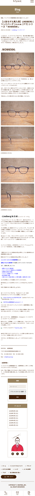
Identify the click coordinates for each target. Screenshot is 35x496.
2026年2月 (12, 425)
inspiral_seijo (18, 328)
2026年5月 (12, 418)
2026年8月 (12, 411)
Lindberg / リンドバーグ (18, 30)
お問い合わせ (10, 476)
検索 (17, 397)
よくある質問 (27, 469)
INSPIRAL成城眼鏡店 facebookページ (13, 302)
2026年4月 (12, 420)
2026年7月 (12, 413)
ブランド (29, 466)
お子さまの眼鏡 (6, 469)
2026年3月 (12, 423)
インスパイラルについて (16, 466)
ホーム (4, 466)
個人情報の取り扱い (15, 472)
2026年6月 (12, 416)
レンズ (16, 469)
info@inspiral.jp (8, 357)
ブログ (4, 472)
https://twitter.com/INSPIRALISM (12, 297)
